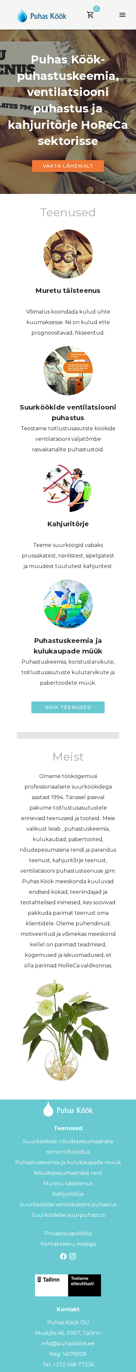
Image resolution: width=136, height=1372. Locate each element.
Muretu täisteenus (68, 1183)
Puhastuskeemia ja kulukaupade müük (68, 1162)
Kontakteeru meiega (68, 1244)
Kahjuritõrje (68, 1194)
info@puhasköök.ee (68, 1343)
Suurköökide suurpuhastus (68, 1215)
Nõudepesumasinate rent (68, 1173)
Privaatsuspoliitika (68, 1233)
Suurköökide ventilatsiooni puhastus (68, 1204)
